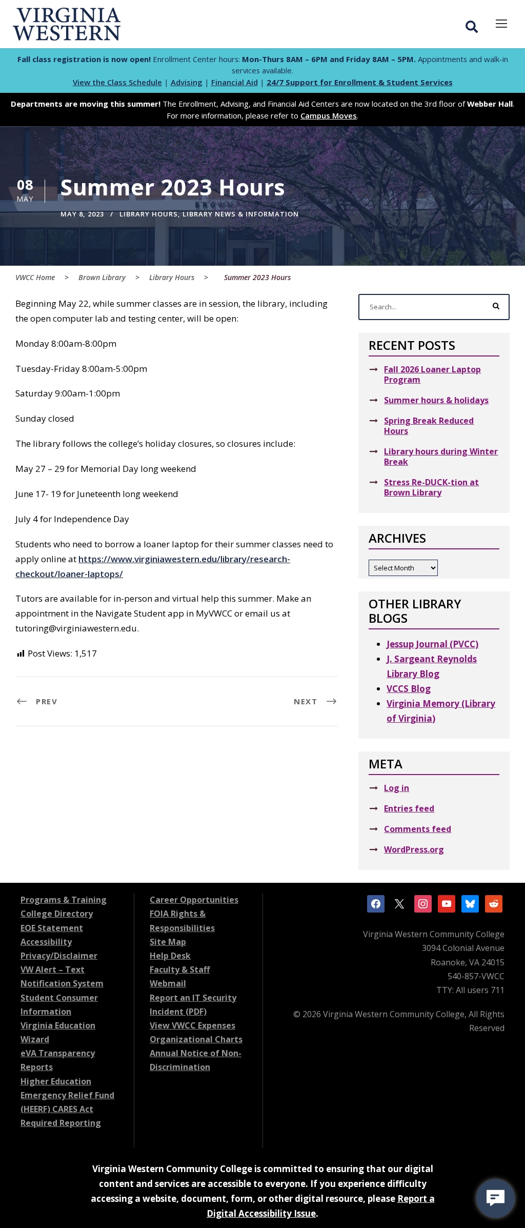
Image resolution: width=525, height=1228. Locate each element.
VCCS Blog (409, 689)
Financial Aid (234, 82)
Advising (187, 82)
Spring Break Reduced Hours (429, 426)
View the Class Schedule (117, 82)
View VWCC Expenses (192, 1025)
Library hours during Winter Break (441, 456)
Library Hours (148, 214)
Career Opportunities (194, 899)
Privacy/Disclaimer (59, 955)
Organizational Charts (196, 1039)
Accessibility (46, 941)
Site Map (168, 941)
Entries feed (409, 808)
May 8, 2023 (82, 214)
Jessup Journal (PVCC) (432, 644)
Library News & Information (241, 214)
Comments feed (417, 829)
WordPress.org (414, 849)
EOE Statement (52, 928)
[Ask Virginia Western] (495, 1198)
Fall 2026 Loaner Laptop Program (432, 374)
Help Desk (170, 955)
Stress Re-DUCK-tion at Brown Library (431, 487)
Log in (396, 788)
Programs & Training (64, 899)
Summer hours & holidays (436, 400)
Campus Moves (328, 115)
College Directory (57, 913)
